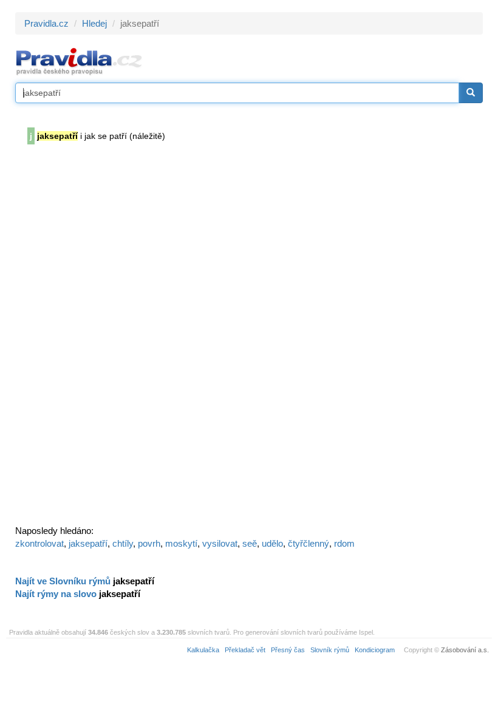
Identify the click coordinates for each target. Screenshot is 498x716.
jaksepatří (88, 543)
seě (249, 543)
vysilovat (219, 543)
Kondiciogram (375, 650)
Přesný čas (288, 650)
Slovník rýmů (329, 650)
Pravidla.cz (46, 23)
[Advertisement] (106, 339)
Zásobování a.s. (465, 650)
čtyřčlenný (308, 543)
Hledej (94, 23)
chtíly (122, 543)
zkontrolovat (39, 543)
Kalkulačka (203, 650)
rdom (344, 543)
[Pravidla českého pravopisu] (79, 61)
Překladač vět (245, 650)
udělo (272, 543)
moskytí (181, 543)
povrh (149, 543)
